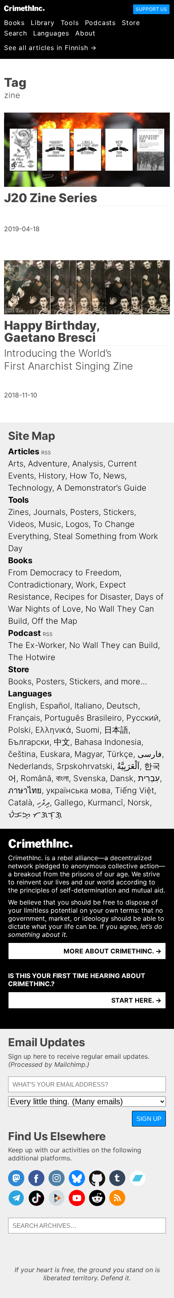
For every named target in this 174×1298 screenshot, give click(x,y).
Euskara (55, 754)
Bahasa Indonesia (107, 742)
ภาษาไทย (25, 790)
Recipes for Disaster (92, 597)
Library (43, 23)
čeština (22, 754)
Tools (70, 23)
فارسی (150, 754)
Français (24, 718)
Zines (18, 512)
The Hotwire (31, 657)
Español (55, 706)
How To (84, 476)
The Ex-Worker (36, 645)
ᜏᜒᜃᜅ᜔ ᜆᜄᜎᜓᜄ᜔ (35, 814)
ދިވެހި (43, 802)
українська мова (78, 790)
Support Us (151, 9)
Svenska (89, 778)
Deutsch (122, 706)
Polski (19, 730)
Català (20, 802)
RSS (46, 452)
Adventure (48, 463)
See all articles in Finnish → (50, 48)
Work (85, 584)
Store (131, 23)
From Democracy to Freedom (63, 572)
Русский (142, 718)
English (22, 706)
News (114, 476)
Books (14, 23)
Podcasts (100, 23)
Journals (49, 512)
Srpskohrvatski (84, 766)
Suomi (88, 730)
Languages (51, 33)
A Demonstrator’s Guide (101, 488)
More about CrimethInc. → (112, 951)
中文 (62, 742)
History (51, 476)
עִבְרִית (149, 778)
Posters (84, 512)
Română (36, 778)
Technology (30, 488)
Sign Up (148, 1118)
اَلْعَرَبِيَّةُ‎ (128, 766)
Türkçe (120, 754)
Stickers (118, 512)
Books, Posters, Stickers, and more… (77, 681)
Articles (23, 451)
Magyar (88, 754)
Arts (15, 463)
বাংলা (62, 778)
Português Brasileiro (83, 718)
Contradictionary (39, 584)
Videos (21, 524)
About (85, 33)
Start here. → (136, 1000)
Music (49, 524)
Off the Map (54, 621)
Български (28, 742)
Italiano (88, 706)
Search (15, 33)
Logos (77, 524)
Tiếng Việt (134, 790)
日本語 (116, 730)
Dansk (122, 778)
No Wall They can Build (113, 645)
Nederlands (30, 766)
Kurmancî (105, 802)
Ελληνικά (53, 730)
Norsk (138, 802)
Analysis (87, 463)
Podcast (24, 633)
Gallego (68, 802)
